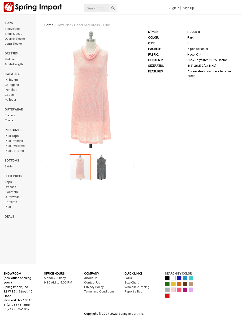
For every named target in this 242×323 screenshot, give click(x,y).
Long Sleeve (13, 43)
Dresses (11, 53)
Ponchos (11, 90)
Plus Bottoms (14, 151)
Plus (8, 207)
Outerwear (14, 109)
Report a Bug (134, 291)
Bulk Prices (14, 176)
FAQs (128, 278)
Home (48, 25)
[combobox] (96, 8)
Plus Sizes (13, 130)
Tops (9, 23)
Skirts (9, 166)
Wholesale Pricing (137, 287)
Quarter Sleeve (15, 38)
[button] (101, 167)
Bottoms (12, 160)
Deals (9, 216)
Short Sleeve (13, 33)
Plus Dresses (14, 141)
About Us (90, 278)
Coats (9, 120)
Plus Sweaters (15, 146)
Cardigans (12, 85)
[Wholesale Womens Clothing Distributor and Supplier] (40, 7)
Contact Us (92, 282)
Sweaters (12, 74)
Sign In (174, 8)
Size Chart (132, 282)
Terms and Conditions (99, 291)
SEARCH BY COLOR (178, 273)
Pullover (10, 99)
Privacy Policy (94, 287)
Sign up (188, 8)
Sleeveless (12, 29)
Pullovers (11, 80)
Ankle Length (14, 64)
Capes (9, 94)
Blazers (10, 115)
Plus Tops (12, 136)
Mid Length (12, 59)
